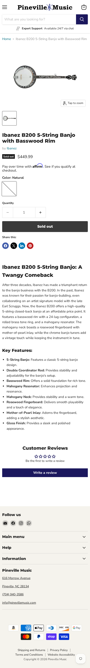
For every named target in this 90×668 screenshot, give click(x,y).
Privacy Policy (59, 650)
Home (6, 39)
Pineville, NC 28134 (15, 586)
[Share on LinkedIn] (22, 245)
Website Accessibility (61, 655)
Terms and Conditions (29, 655)
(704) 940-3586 (13, 594)
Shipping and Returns (31, 650)
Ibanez (12, 148)
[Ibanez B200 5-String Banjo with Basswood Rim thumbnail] (9, 118)
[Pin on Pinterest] (30, 245)
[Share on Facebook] (5, 245)
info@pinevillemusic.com (19, 603)
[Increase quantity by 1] (40, 212)
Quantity (8, 203)
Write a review (45, 472)
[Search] (82, 19)
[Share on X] (13, 245)
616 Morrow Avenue (16, 578)
